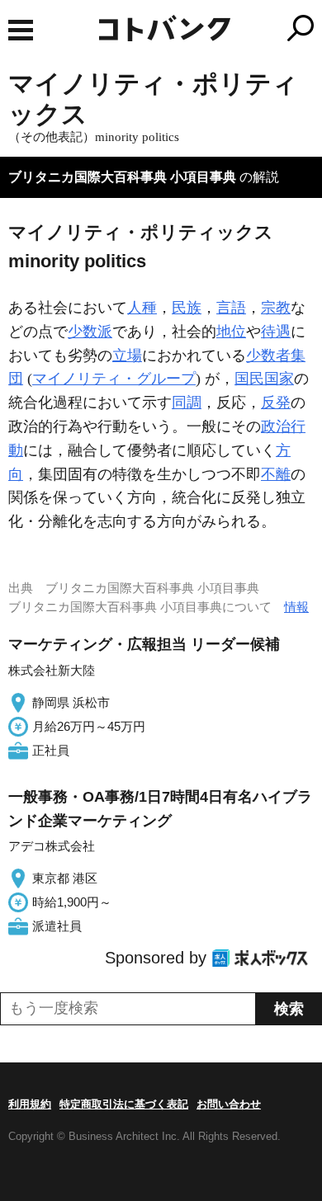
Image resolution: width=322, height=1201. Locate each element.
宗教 (276, 307)
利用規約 (29, 1104)
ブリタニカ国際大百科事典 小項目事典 (122, 177)
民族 (186, 307)
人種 (142, 307)
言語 (231, 307)
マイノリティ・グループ (114, 378)
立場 (127, 355)
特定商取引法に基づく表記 (123, 1104)
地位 (231, 331)
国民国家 (264, 378)
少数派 (90, 331)
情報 (296, 607)
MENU (20, 30)
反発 (276, 402)
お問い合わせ (229, 1104)
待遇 (276, 331)
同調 (186, 402)
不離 (276, 474)
